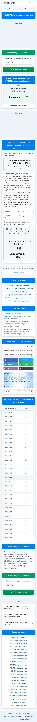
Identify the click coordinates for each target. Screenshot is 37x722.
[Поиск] (29, 3)
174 (26, 430)
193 (26, 512)
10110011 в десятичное (18, 649)
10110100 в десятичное (18, 653)
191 (26, 503)
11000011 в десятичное (18, 696)
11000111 (8, 538)
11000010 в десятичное (18, 692)
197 (26, 529)
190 (26, 499)
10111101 (8, 494)
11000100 (8, 525)
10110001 (8, 443)
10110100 (8, 456)
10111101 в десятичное (18, 677)
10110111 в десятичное (18, 662)
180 (26, 456)
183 (26, 469)
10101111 (8, 434)
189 (26, 494)
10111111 (8, 503)
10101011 (8, 417)
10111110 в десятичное (18, 680)
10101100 (8, 421)
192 (26, 507)
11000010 (8, 516)
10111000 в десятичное (18, 665)
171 (26, 417)
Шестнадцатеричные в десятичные (16, 321)
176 (26, 438)
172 (26, 421)
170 (26, 412)
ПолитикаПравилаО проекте (12, 716)
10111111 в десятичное (18, 683)
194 (26, 516)
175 (26, 434)
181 (26, 460)
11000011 (8, 520)
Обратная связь (29, 716)
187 (26, 486)
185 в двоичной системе (20, 286)
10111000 (8, 473)
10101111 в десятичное (18, 637)
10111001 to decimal (18, 699)
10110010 (8, 447)
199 (26, 538)
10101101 (8, 425)
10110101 (8, 460)
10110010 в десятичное (18, 646)
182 (26, 464)
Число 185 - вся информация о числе (19, 289)
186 (26, 482)
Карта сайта (26, 714)
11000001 (8, 512)
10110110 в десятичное (18, 659)
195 (26, 520)
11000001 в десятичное (18, 689)
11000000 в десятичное (18, 686)
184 (26, 473)
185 (26, 477)
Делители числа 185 (19, 292)
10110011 (8, 451)
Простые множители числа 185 (19, 295)
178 (26, 447)
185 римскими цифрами (19, 301)
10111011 (8, 486)
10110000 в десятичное (18, 640)
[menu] (33, 3)
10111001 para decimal (18, 706)
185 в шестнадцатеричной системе (20, 298)
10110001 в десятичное (18, 643)
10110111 (8, 469)
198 (26, 533)
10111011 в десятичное (18, 671)
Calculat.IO (10, 714)
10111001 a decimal (18, 703)
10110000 (8, 438)
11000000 (8, 507)
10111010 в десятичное (18, 668)
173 (26, 425)
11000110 (8, 533)
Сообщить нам (17, 272)
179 (26, 451)
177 (26, 443)
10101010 (8, 412)
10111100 (8, 490)
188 (26, 490)
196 (26, 525)
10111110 (8, 499)
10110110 (8, 464)
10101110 (8, 430)
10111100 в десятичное (18, 674)
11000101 (8, 529)
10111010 (8, 482)
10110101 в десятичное (18, 656)
